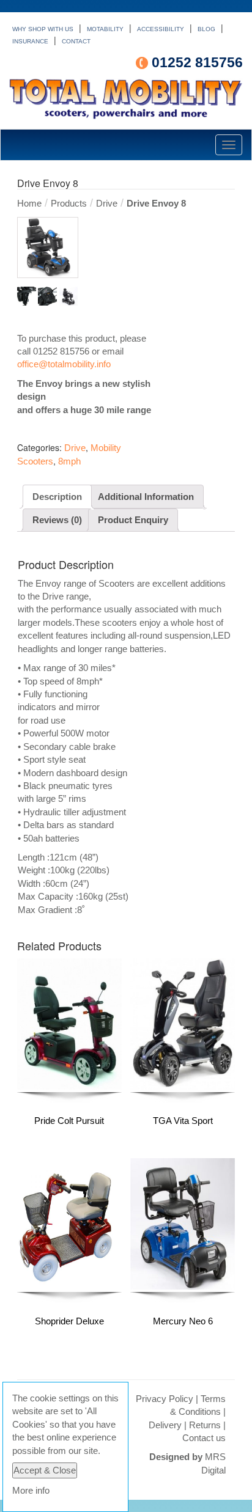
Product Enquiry (133, 520)
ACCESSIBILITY (160, 29)
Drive (106, 203)
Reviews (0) (57, 520)
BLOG (206, 29)
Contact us (204, 1438)
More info (31, 1490)
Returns (205, 1425)
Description (57, 496)
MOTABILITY (105, 29)
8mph (69, 461)
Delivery (165, 1425)
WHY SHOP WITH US (42, 29)
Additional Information (146, 496)
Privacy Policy (164, 1398)
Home (29, 203)
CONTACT (76, 41)
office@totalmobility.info (64, 364)
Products (69, 203)
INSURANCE (30, 41)
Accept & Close (44, 1470)
